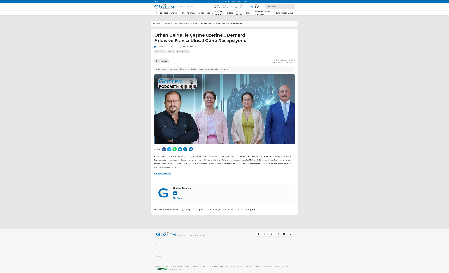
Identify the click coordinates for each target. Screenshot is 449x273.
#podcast (202, 210)
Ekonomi (164, 13)
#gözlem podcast (171, 210)
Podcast (232, 1)
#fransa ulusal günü (245, 210)
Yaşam (174, 13)
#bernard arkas (228, 210)
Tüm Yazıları (178, 198)
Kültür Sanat (218, 13)
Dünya (249, 13)
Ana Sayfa (157, 23)
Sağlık (230, 13)
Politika (191, 13)
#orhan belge (214, 210)
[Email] (175, 193)
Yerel (210, 13)
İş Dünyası (239, 13)
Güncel (200, 13)
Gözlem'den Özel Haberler (263, 13)
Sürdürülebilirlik (284, 13)
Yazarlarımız (222, 1)
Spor (182, 13)
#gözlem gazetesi (188, 210)
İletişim (245, 1)
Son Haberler (160, 52)
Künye (239, 1)
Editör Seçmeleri (183, 52)
